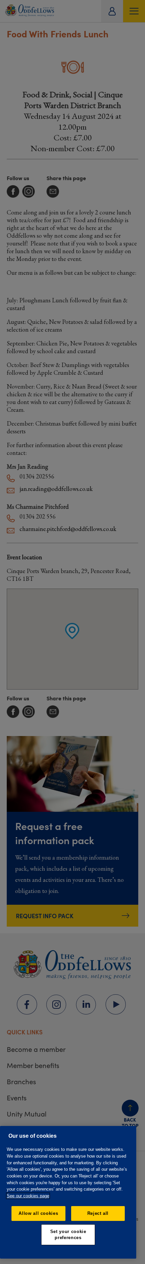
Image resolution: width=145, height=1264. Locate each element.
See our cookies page (28, 1195)
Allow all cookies (38, 1213)
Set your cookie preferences (68, 1234)
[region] (68, 1192)
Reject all (98, 1213)
